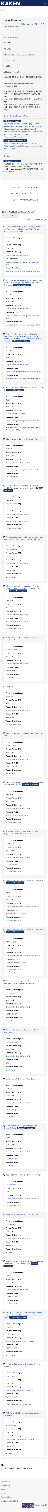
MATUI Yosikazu (11, 1425)
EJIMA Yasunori (11, 1185)
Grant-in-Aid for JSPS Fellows (15, 414)
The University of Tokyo (13, 430)
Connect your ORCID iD (32, 24)
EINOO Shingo (10, 844)
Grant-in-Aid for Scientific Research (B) (18, 463)
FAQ (3, 1489)
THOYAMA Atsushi (11, 549)
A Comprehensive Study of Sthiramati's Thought (23, 439)
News (3, 1493)
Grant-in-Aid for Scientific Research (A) (18, 255)
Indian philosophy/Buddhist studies (17, 521)
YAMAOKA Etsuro (11, 650)
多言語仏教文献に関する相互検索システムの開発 (23, 1175)
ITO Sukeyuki (10, 1224)
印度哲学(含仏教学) (10, 124)
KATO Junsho (10, 993)
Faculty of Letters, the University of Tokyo (19, 1404)
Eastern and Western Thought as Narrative (21, 1079)
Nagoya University (12, 1021)
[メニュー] (45, 2)
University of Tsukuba (12, 477)
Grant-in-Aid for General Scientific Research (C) (21, 1341)
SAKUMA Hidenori (12, 449)
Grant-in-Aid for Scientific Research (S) (18, 514)
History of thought (11, 766)
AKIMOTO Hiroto (11, 745)
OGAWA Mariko (11, 1089)
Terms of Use (6, 1497)
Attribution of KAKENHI (9, 1501)
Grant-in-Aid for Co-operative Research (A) (19, 1390)
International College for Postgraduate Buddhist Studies (23, 271)
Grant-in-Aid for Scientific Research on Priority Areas (22, 906)
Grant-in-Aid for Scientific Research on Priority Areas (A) (23, 955)
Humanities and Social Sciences (22, 126)
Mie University (10, 577)
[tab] (25, 187)
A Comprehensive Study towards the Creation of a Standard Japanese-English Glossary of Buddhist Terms (22, 588)
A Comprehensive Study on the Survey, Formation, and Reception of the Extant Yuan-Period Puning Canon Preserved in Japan (23, 229)
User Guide (5, 1485)
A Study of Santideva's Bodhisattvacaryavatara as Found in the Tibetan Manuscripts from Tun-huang (22, 1315)
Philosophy (23, 143)
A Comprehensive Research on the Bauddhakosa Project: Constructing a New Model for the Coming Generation (22, 282)
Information (5, 1481)
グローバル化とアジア (14, 686)
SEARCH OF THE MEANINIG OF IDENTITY (22, 1214)
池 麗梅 (8, 241)
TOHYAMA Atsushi (11, 1042)
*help (43, 24)
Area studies (10, 717)
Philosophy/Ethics (35, 143)
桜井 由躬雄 (9, 696)
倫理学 (8, 1063)
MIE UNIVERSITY (11, 1252)
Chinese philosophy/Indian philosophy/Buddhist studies (23, 372)
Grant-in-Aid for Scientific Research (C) (18, 563)
